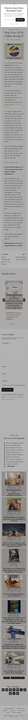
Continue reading (14, 24)
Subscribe (20, 19)
